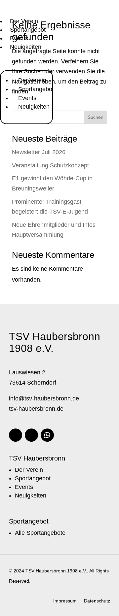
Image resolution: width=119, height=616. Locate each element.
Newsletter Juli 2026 (38, 152)
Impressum (65, 601)
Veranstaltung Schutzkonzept (50, 165)
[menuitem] (24, 21)
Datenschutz (97, 601)
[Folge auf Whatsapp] (47, 435)
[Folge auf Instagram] (31, 435)
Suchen (95, 117)
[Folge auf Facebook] (15, 435)
